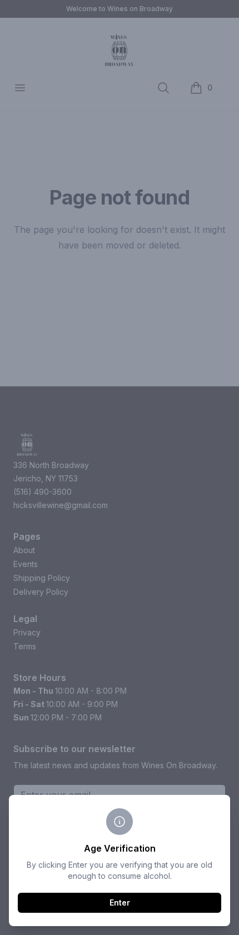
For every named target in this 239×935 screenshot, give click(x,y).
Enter (119, 902)
